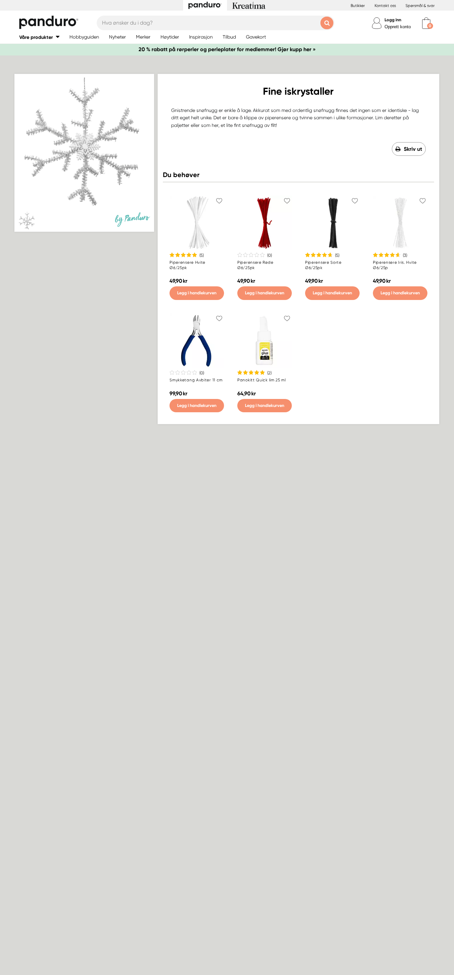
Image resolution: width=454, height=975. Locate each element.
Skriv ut (413, 149)
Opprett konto (398, 26)
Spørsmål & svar (420, 5)
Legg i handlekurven (196, 292)
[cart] (426, 23)
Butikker (358, 5)
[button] (39, 37)
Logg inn (393, 19)
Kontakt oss (385, 5)
